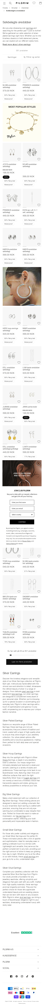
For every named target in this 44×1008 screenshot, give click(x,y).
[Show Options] (32, 514)
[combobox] (21, 514)
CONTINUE (22, 522)
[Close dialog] (38, 463)
